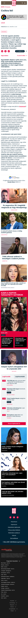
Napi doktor (4, 55)
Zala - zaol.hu (3, 597)
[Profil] (24, 3)
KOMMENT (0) (21, 51)
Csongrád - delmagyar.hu (6, 570)
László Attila (4, 234)
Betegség (7, 7)
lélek (3, 22)
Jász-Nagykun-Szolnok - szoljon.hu (8, 582)
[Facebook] (5, 51)
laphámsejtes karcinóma (8, 495)
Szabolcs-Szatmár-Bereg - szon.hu (8, 590)
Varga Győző (14, 210)
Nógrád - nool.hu (4, 586)
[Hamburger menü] (4, 3)
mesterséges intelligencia (7, 287)
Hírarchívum (14, 521)
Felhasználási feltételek (14, 530)
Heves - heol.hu (4, 580)
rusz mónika (5, 345)
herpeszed (22, 106)
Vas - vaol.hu (3, 594)
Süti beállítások (14, 538)
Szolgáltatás (12, 608)
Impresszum (14, 524)
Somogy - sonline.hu (5, 588)
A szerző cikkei (21, 55)
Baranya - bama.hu (5, 564)
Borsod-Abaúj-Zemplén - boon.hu (7, 568)
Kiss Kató (14, 371)
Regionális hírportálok (12, 561)
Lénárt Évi (4, 261)
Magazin (12, 604)
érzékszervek (4, 31)
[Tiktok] (10, 517)
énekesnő (3, 335)
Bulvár (12, 606)
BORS (2, 7)
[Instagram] (14, 517)
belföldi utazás (19, 345)
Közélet (12, 600)
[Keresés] (22, 3)
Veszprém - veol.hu (5, 596)
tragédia (9, 418)
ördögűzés (9, 404)
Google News (11, 182)
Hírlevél (14, 535)
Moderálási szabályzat (14, 532)
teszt (8, 411)
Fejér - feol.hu (4, 574)
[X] (2, 51)
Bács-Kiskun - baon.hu (5, 562)
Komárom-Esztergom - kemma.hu (7, 584)
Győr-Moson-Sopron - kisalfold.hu (7, 576)
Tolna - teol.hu (4, 592)
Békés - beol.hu (4, 566)
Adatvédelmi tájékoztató (14, 527)
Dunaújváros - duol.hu (5, 572)
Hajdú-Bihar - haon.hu (5, 578)
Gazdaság (12, 602)
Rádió (12, 610)
